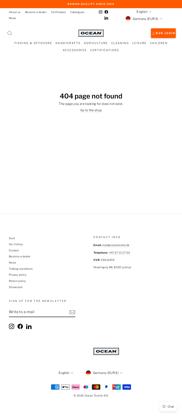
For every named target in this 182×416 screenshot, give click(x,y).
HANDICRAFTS (68, 43)
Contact (14, 250)
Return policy (17, 281)
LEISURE (139, 43)
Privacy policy (17, 274)
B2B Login (165, 33)
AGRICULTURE (96, 43)
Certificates (58, 12)
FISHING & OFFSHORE (33, 43)
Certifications (104, 50)
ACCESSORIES (75, 50)
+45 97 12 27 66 (119, 252)
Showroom (16, 287)
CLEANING (120, 43)
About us (15, 12)
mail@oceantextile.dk (115, 245)
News (12, 18)
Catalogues (77, 12)
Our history (16, 244)
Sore (12, 238)
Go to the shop (91, 110)
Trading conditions (21, 268)
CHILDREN (159, 43)
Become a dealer (36, 12)
